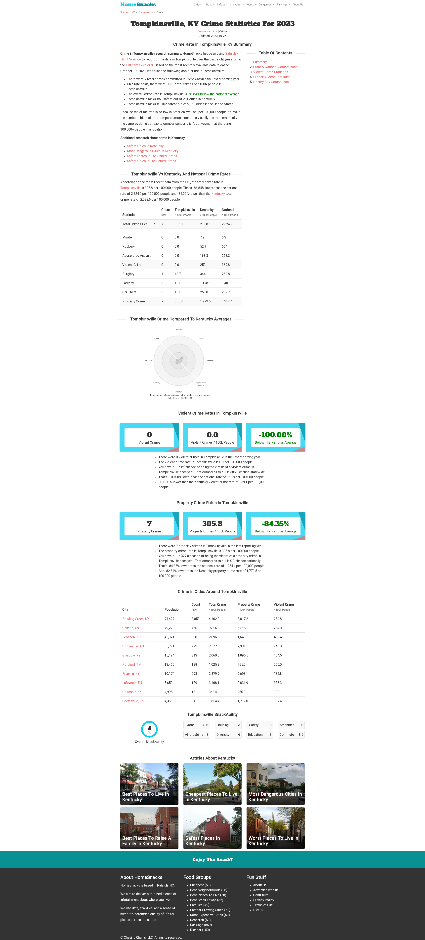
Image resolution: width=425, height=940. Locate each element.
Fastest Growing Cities (206, 910)
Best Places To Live (204, 895)
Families (196, 905)
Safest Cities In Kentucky (145, 146)
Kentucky (218, 194)
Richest (195, 930)
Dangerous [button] (265, 4)
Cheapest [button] (236, 4)
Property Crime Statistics (271, 77)
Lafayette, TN (132, 683)
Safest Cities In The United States (151, 161)
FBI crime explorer (139, 65)
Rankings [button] (282, 4)
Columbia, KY (132, 692)
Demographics (207, 31)
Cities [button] (197, 4)
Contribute (261, 895)
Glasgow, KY (131, 655)
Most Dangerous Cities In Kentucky (152, 151)
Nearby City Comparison (271, 82)
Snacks (138, 4)
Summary (260, 62)
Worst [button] (250, 4)
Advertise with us (265, 890)
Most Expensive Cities (206, 915)
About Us (298, 4)
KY (133, 12)
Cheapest (197, 885)
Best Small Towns (203, 900)
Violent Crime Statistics (270, 72)
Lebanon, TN (131, 637)
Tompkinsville (145, 12)
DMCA (258, 910)
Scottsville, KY (133, 701)
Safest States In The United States (152, 156)
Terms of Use (263, 905)
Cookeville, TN (133, 646)
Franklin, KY (130, 674)
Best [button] (209, 4)
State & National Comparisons (275, 67)
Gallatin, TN (130, 628)
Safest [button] (221, 4)
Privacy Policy (263, 900)
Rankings (196, 925)
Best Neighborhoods (205, 890)
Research (197, 920)
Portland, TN (131, 664)
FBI (187, 182)
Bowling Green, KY (135, 619)
